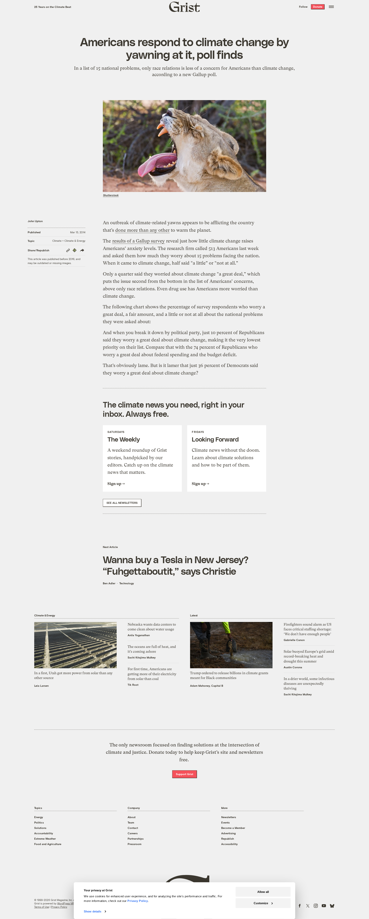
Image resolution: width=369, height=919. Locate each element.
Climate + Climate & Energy (68, 240)
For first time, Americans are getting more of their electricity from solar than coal (152, 674)
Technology (126, 583)
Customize (261, 903)
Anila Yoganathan (139, 635)
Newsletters (228, 817)
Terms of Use (41, 906)
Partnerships (136, 838)
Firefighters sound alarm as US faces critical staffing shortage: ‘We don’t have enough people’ (307, 629)
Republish (227, 838)
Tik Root (133, 684)
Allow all (263, 891)
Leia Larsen (41, 685)
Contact (133, 827)
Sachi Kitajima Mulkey (142, 657)
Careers (133, 833)
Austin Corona (293, 667)
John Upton (35, 221)
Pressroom (134, 844)
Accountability (43, 833)
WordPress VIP (65, 903)
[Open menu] (331, 7)
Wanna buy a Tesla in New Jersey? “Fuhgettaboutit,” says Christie (175, 565)
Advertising (228, 833)
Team (131, 822)
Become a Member (233, 827)
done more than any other (142, 230)
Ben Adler (109, 583)
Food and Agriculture (47, 844)
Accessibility (229, 844)
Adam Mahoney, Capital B (206, 685)
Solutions (40, 827)
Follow (303, 6)
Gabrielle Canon (294, 640)
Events (225, 822)
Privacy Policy (59, 906)
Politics (39, 822)
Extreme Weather (45, 838)
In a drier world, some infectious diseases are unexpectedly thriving (309, 683)
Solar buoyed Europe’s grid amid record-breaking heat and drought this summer (309, 656)
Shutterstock (111, 195)
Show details (92, 911)
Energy (38, 817)
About (131, 817)
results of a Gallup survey (138, 241)
